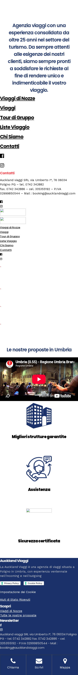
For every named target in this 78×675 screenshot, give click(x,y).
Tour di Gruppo (17, 117)
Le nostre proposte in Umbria (39, 349)
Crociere (9, 314)
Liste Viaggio (14, 127)
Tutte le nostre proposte (18, 615)
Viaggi (7, 108)
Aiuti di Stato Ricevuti (15, 599)
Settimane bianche (21, 332)
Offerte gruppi (16, 297)
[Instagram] (1, 206)
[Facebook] (1, 625)
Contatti (9, 146)
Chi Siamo (11, 136)
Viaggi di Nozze (17, 98)
